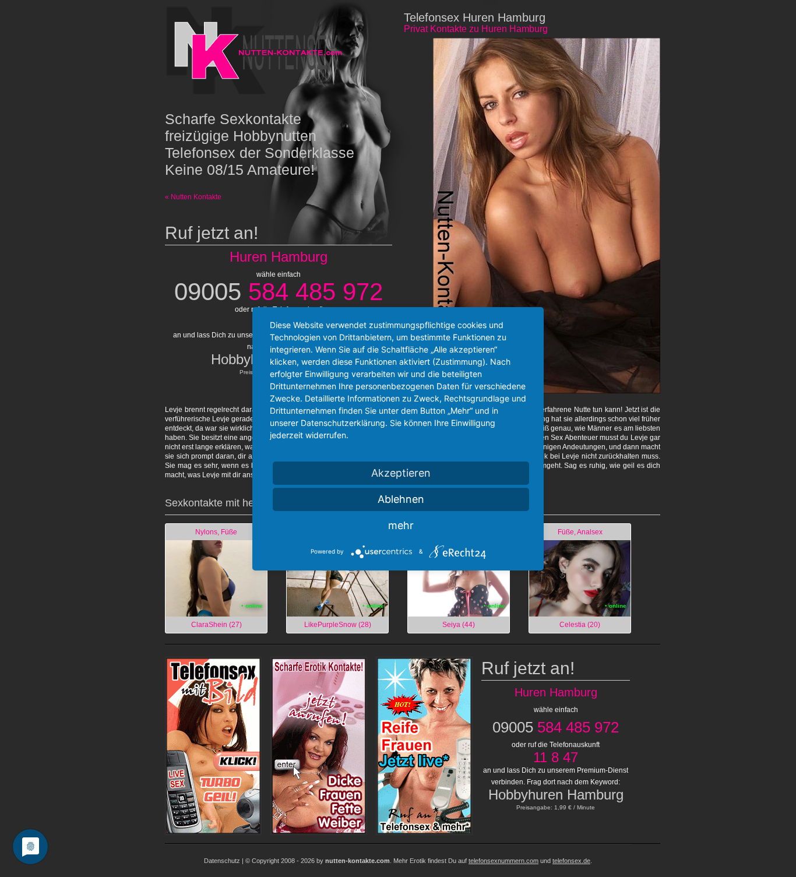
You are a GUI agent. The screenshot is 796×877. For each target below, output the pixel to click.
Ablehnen (401, 499)
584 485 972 (278, 291)
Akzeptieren (401, 473)
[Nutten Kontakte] (257, 49)
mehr (401, 525)
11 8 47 (555, 757)
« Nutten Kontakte (193, 197)
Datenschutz (222, 860)
